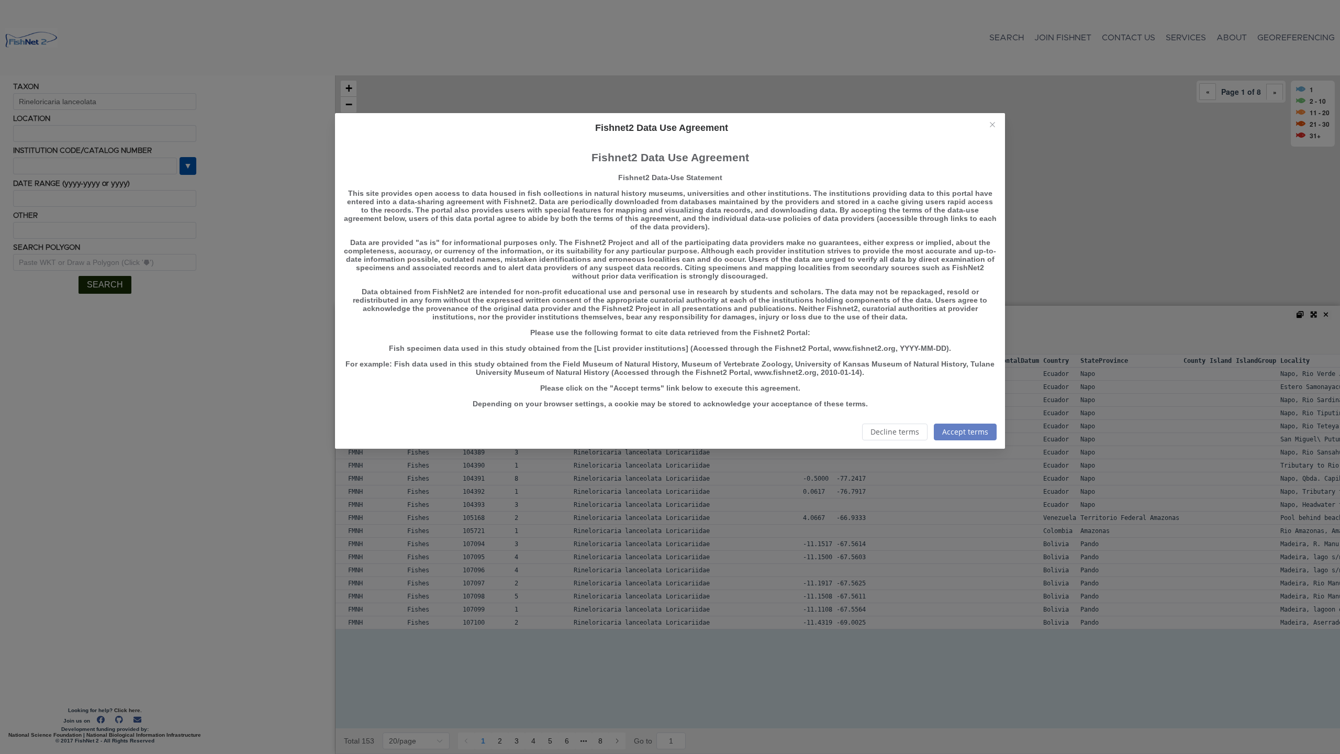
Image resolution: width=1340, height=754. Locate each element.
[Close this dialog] (992, 125)
